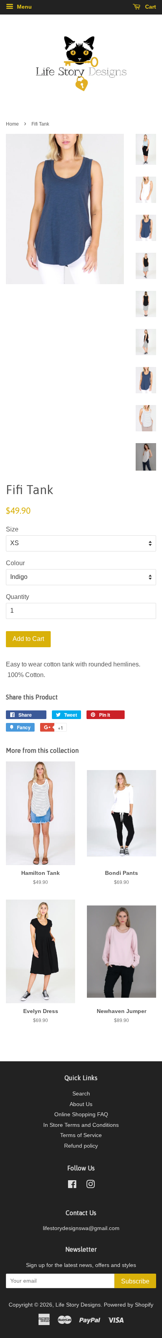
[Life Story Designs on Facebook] (72, 1186)
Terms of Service (81, 1135)
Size (12, 529)
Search (81, 1094)
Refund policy (81, 1146)
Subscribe (135, 1281)
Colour (15, 563)
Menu (23, 7)
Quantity (17, 596)
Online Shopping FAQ (81, 1114)
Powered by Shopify (128, 1305)
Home (12, 124)
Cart (150, 7)
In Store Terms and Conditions (81, 1125)
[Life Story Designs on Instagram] (90, 1186)
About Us (81, 1104)
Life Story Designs (78, 1305)
